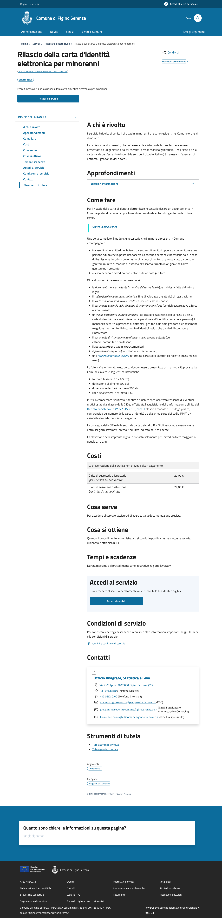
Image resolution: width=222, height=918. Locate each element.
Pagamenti (119, 895)
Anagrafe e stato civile (57, 44)
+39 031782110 (108, 690)
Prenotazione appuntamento (128, 888)
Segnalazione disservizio (33, 901)
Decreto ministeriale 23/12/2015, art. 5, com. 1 (116, 409)
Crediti (70, 882)
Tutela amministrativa (105, 744)
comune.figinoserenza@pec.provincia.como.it (128, 702)
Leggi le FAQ (73, 895)
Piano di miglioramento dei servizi (85, 901)
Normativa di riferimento (174, 61)
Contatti (71, 888)
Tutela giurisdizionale (105, 749)
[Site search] (198, 18)
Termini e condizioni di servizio (108, 643)
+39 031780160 (108, 696)
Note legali (165, 882)
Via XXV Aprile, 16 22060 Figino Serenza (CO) (126, 685)
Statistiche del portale (32, 895)
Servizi (36, 44)
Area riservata (28, 882)
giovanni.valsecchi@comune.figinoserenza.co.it (128, 709)
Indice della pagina (32, 117)
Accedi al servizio (48, 99)
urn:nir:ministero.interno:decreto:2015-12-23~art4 (42, 71)
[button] (181, 4)
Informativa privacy (123, 882)
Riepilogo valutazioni (170, 895)
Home (24, 44)
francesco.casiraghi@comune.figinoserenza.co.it (129, 717)
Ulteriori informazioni (104, 184)
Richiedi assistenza (169, 888)
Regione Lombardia (29, 4)
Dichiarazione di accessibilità (36, 888)
